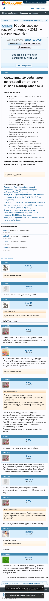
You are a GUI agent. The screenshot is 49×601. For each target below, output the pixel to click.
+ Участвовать (14, 43)
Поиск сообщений (10, 13)
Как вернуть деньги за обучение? (20, 596)
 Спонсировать (24, 47)
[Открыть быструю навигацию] (46, 20)
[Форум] (4, 8)
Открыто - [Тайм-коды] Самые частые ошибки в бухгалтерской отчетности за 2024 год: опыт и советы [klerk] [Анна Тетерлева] (24, 204)
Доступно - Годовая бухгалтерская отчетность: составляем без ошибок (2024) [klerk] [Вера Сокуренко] (24, 197)
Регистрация (41, 8)
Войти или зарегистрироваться (35, 2)
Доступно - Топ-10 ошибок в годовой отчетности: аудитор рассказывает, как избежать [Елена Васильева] (20, 189)
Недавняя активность (29, 13)
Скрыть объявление (42, 587)
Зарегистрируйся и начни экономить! (22, 588)
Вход (32, 8)
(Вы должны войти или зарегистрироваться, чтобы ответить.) (27, 577)
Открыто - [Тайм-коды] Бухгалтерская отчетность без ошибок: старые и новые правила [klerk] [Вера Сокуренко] (21, 212)
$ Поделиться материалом (31, 43)
